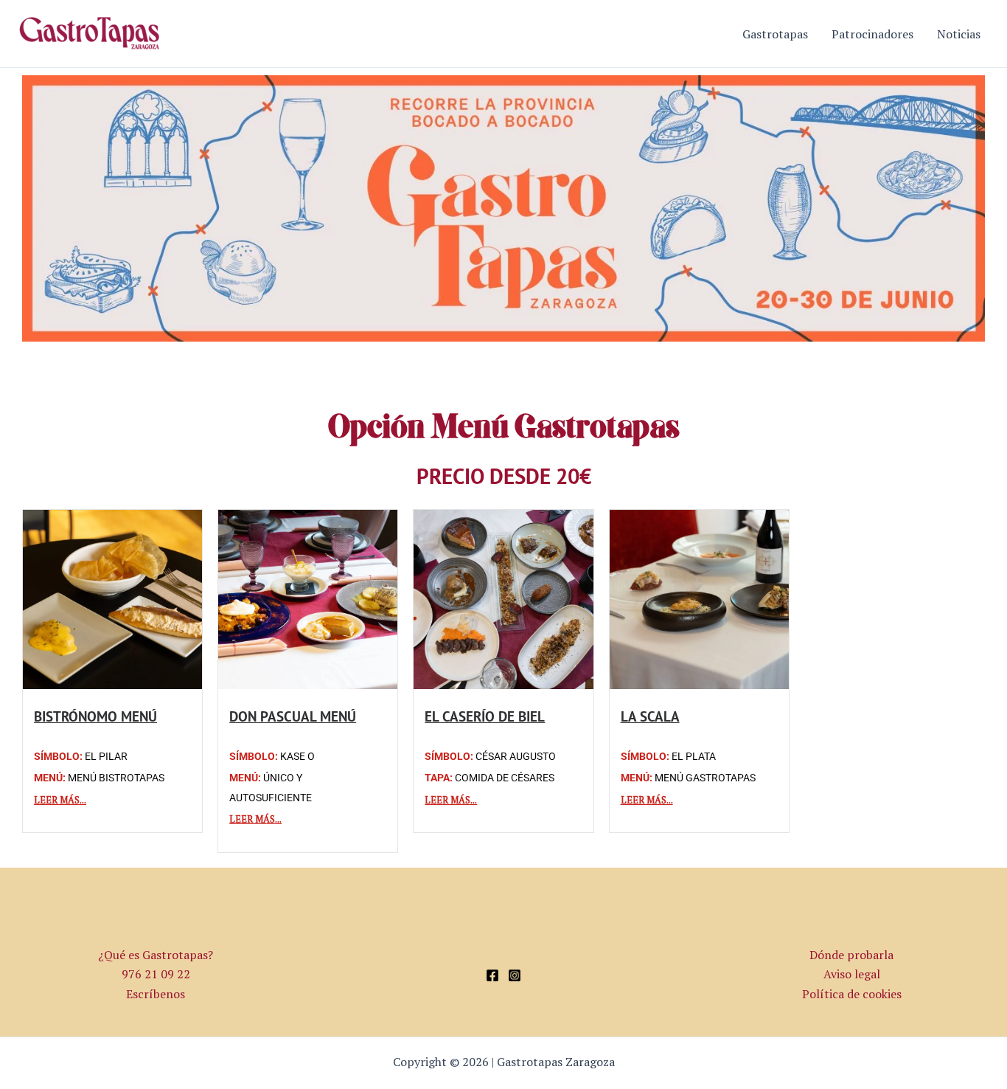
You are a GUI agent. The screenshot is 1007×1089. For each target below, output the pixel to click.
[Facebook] (492, 975)
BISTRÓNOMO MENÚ (95, 716)
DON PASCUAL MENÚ (292, 716)
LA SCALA (650, 716)
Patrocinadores (872, 34)
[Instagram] (514, 975)
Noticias (958, 34)
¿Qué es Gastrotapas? (155, 955)
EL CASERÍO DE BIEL (485, 716)
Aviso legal (851, 974)
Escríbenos (155, 994)
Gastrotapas (775, 34)
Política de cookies (852, 994)
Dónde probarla (851, 955)
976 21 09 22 (156, 974)
